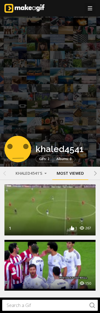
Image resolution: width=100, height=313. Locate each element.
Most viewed (70, 173)
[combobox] (50, 305)
